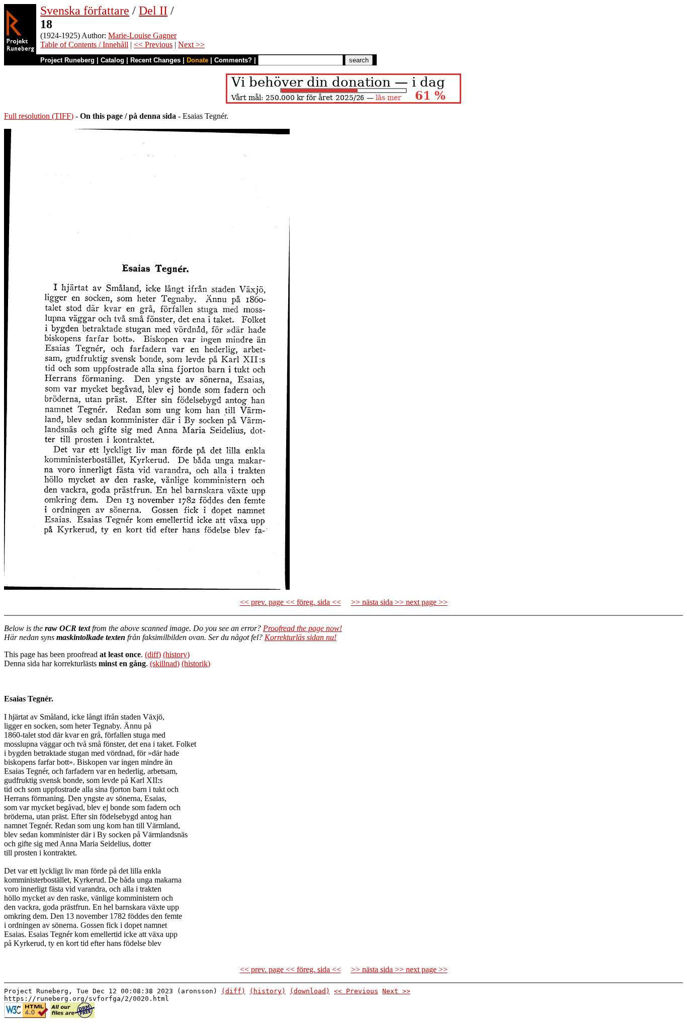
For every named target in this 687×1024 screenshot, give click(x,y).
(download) (310, 991)
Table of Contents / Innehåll (84, 44)
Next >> (191, 44)
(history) (176, 654)
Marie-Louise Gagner (142, 35)
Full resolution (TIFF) (38, 116)
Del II (153, 10)
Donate (197, 60)
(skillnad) (165, 663)
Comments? (233, 60)
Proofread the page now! (302, 628)
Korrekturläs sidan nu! (300, 637)
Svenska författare (84, 10)
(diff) (153, 654)
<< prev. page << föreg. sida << (290, 602)
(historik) (196, 663)
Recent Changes (155, 60)
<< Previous (153, 44)
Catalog (112, 60)
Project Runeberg (67, 60)
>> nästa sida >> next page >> (399, 602)
